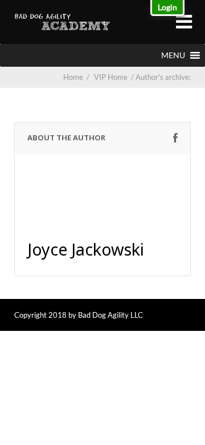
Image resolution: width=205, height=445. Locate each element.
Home (73, 77)
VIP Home (115, 77)
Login (167, 7)
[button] (173, 55)
